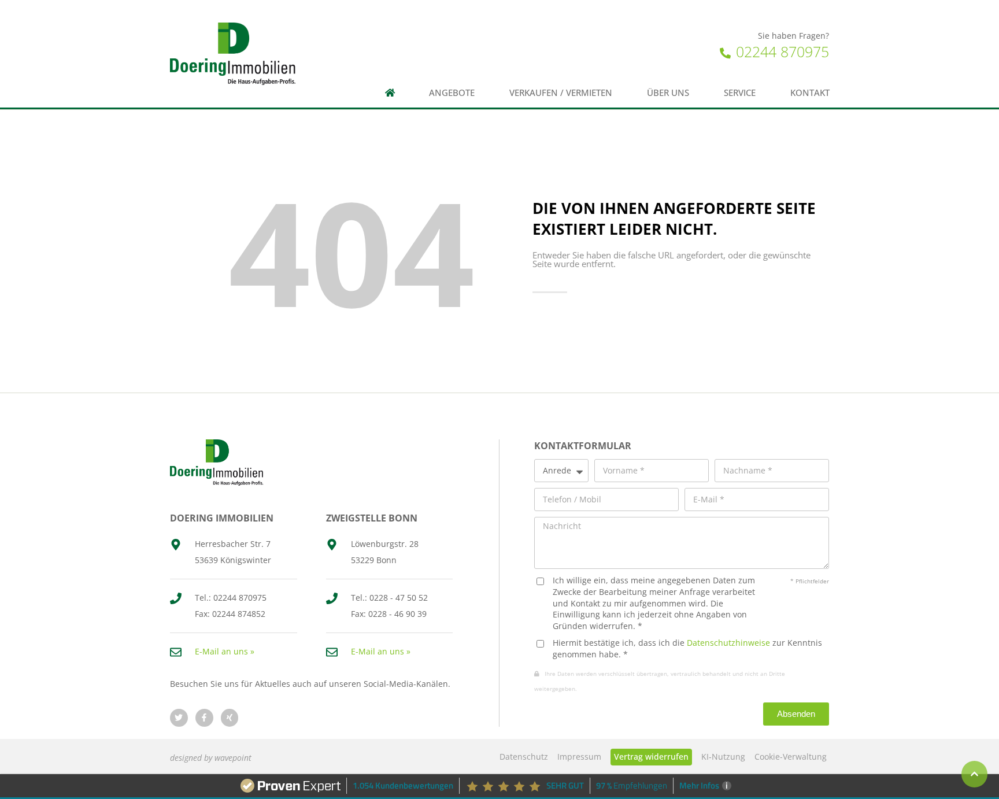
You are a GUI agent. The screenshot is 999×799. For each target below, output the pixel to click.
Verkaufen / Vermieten (560, 93)
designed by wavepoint (210, 757)
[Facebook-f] (204, 718)
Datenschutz (524, 756)
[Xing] (230, 718)
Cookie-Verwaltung (790, 756)
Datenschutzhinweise (728, 642)
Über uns (668, 93)
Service (740, 93)
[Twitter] (179, 718)
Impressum (579, 756)
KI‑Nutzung (723, 756)
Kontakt (810, 93)
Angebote (452, 93)
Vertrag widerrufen (651, 756)
